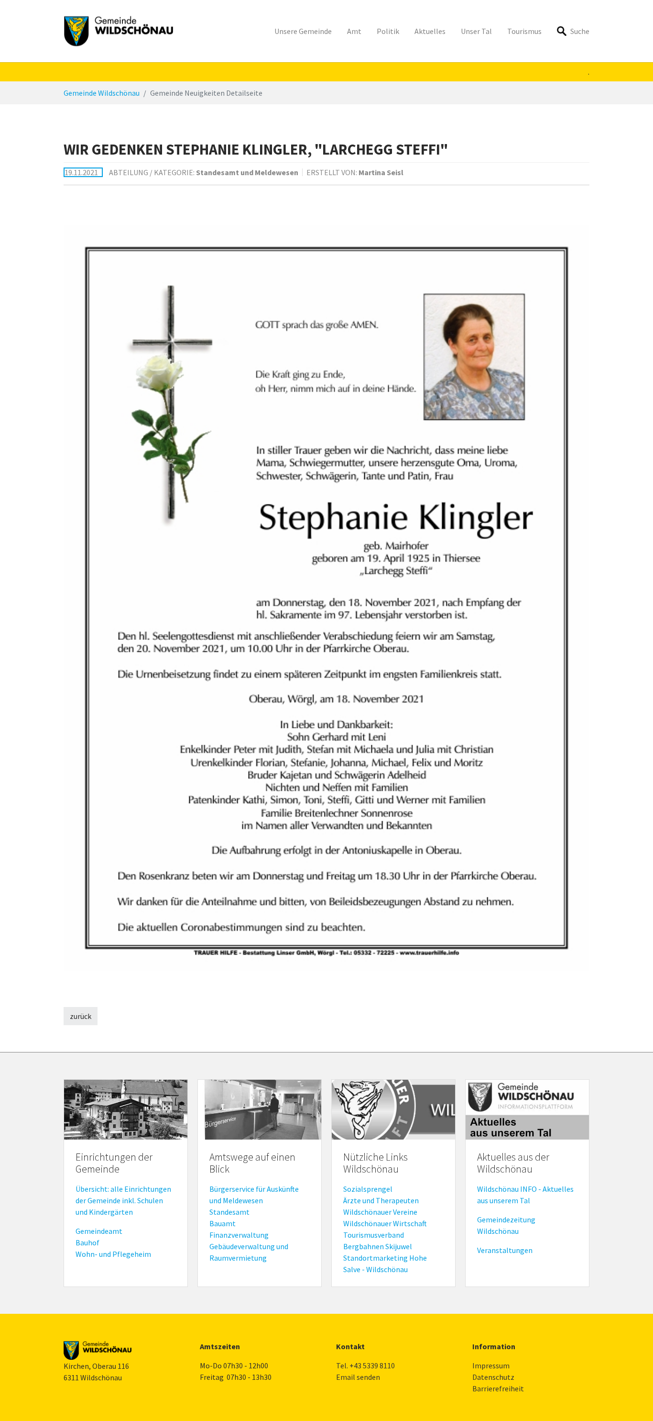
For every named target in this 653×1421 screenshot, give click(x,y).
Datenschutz (493, 1377)
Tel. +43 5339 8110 (365, 1365)
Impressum (491, 1365)
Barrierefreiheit (498, 1388)
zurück (80, 1016)
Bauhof (87, 1242)
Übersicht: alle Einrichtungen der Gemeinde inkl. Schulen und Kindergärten (123, 1200)
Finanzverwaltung (239, 1235)
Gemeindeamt (99, 1231)
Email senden (358, 1377)
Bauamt (222, 1223)
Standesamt (229, 1212)
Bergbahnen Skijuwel (377, 1246)
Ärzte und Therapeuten (381, 1200)
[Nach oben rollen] (631, 1399)
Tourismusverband (373, 1235)
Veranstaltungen (505, 1250)
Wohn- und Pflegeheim (113, 1254)
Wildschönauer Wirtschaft (385, 1223)
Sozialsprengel (367, 1189)
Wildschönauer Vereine (380, 1212)
